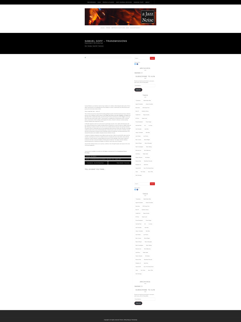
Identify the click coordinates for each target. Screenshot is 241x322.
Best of (137, 111)
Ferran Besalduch (139, 121)
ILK (145, 125)
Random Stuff (139, 2)
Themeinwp (134, 319)
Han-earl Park (138, 125)
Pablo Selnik (145, 153)
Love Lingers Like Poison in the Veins (111, 115)
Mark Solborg (149, 146)
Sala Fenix (146, 164)
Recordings (91, 2)
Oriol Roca (138, 153)
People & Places (108, 2)
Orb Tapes (105, 151)
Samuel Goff (118, 159)
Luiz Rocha (145, 136)
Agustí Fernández (139, 104)
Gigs (99, 2)
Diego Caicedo (146, 114)
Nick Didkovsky (147, 150)
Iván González (139, 129)
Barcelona (138, 107)
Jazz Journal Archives (124, 2)
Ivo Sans (150, 125)
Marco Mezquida (148, 143)
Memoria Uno (138, 150)
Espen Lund (144, 118)
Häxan (127, 115)
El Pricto (137, 118)
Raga (123, 116)
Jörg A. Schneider (139, 132)
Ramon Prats (138, 161)
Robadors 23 (138, 164)
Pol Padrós (147, 157)
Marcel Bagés (147, 139)
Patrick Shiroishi (139, 157)
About (147, 2)
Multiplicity (121, 115)
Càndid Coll (138, 114)
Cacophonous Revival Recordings (98, 159)
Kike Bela (148, 132)
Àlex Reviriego (139, 175)
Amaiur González (149, 104)
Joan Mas (146, 129)
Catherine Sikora (145, 111)
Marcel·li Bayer (139, 143)
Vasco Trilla (150, 171)
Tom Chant (143, 171)
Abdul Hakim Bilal (147, 100)
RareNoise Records (148, 161)
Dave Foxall (100, 43)
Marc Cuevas (138, 139)
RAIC (113, 159)
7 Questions (138, 100)
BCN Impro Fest (146, 107)
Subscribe (138, 89)
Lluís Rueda (138, 136)
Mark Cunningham (139, 146)
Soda (137, 171)
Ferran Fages (148, 121)
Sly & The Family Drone (148, 168)
